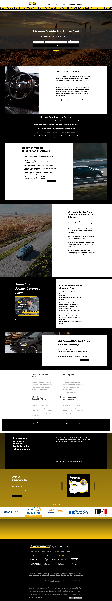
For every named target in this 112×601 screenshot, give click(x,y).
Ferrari (73, 573)
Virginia (80, 580)
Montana (56, 579)
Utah (75, 580)
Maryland (33, 579)
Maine (30, 579)
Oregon (46, 580)
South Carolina (60, 580)
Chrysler (63, 573)
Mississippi (49, 579)
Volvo (82, 575)
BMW (49, 573)
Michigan (42, 579)
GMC (81, 573)
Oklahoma (43, 580)
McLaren (30, 575)
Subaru (68, 575)
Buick (52, 573)
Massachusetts (37, 579)
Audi (43, 573)
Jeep (48, 574)
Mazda (76, 574)
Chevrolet (59, 573)
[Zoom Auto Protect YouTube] (39, 598)
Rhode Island (55, 580)
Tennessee (70, 580)
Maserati (72, 574)
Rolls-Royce (58, 575)
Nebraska (59, 579)
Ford (79, 573)
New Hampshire (67, 579)
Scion (62, 575)
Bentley (46, 573)
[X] (34, 598)
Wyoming (60, 581)
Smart (65, 575)
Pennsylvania (50, 580)
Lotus (69, 574)
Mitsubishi (44, 575)
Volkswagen (78, 575)
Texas (73, 580)
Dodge (70, 573)
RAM (54, 575)
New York (80, 579)
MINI (40, 575)
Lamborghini (54, 574)
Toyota (74, 575)
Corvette (66, 573)
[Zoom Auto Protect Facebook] (30, 598)
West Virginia (52, 581)
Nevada (63, 579)
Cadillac (55, 573)
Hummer (35, 574)
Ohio (40, 580)
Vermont (77, 580)
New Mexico (77, 579)
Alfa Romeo (34, 573)
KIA (50, 574)
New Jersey (72, 579)
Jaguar (45, 574)
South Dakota (65, 580)
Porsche (51, 575)
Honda (31, 574)
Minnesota (45, 579)
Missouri (53, 579)
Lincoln (66, 574)
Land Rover (59, 574)
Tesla (71, 575)
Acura (30, 573)
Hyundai (38, 574)
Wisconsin (56, 581)
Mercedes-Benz (36, 575)
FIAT (76, 573)
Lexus (63, 574)
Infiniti (42, 574)
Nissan (48, 575)
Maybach (79, 574)
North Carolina (32, 580)
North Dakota (37, 580)
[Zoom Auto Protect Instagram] (32, 598)
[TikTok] (41, 598)
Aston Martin (39, 573)
